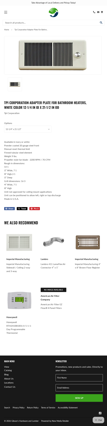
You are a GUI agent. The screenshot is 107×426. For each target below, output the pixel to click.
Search (7, 407)
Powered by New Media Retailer (55, 421)
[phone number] (94, 12)
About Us (9, 378)
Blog (6, 374)
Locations (9, 382)
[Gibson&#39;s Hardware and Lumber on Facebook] (100, 413)
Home (6, 29)
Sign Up (79, 398)
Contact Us (9, 386)
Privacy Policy (18, 407)
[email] (98, 12)
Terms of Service (48, 407)
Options (8, 123)
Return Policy (32, 407)
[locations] (102, 12)
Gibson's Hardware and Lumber (25, 421)
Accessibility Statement (68, 407)
